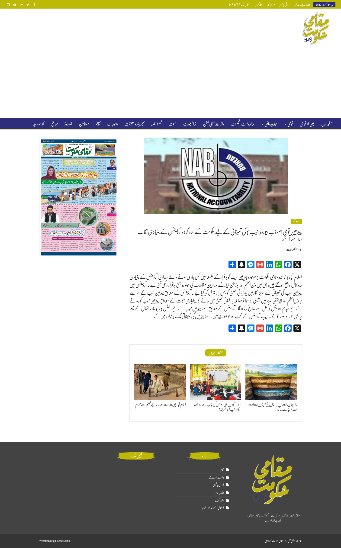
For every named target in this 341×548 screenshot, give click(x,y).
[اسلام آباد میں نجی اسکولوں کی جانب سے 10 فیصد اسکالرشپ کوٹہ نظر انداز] (215, 382)
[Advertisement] (170, 82)
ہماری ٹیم (271, 4)
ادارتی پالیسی (284, 4)
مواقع (54, 124)
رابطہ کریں (259, 4)
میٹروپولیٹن (270, 124)
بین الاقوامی (307, 124)
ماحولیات (112, 124)
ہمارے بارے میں (302, 4)
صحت (172, 124)
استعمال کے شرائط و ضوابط (240, 4)
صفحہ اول (327, 124)
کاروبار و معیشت (134, 124)
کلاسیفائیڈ (39, 124)
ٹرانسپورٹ (189, 124)
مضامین (84, 124)
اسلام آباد (296, 221)
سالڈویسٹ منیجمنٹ (242, 124)
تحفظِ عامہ (156, 124)
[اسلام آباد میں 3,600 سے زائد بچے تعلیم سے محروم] (160, 382)
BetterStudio (64, 541)
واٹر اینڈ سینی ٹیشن (213, 124)
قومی (290, 124)
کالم (98, 124)
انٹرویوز (68, 124)
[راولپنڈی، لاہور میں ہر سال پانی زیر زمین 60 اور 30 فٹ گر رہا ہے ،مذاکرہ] (271, 382)
